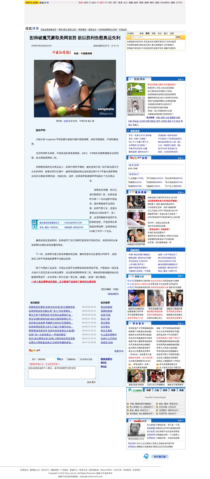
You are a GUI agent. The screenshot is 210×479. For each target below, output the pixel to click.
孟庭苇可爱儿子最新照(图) (168, 354)
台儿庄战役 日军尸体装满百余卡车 (163, 211)
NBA (158, 117)
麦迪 (169, 121)
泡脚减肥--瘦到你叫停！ (168, 268)
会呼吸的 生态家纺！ (138, 145)
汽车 (110, 2)
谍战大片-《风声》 (136, 211)
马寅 (150, 104)
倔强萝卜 (152, 204)
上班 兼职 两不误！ (137, 264)
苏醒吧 (132, 182)
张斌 (150, 111)
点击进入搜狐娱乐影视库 (167, 358)
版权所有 (109, 473)
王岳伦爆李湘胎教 (139, 367)
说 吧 (144, 158)
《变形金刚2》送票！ (141, 364)
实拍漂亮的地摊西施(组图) (168, 344)
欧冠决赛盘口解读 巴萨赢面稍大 (162, 84)
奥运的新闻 (106, 307)
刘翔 (148, 121)
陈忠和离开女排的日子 (162, 104)
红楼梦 (176, 281)
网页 (148, 33)
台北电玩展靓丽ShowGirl (140, 361)
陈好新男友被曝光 (174, 318)
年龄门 (136, 125)
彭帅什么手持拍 (109, 338)
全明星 (164, 121)
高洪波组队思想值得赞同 (165, 94)
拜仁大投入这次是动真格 (163, 88)
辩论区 (104, 366)
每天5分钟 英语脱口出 (168, 148)
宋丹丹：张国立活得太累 (158, 223)
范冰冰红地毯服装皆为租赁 (140, 338)
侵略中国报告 (170, 48)
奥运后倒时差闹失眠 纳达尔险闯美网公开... (51, 319)
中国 (66, 121)
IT (106, 2)
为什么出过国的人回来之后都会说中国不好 (155, 443)
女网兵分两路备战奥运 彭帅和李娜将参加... (51, 342)
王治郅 (142, 121)
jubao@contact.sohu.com (91, 476)
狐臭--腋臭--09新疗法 (167, 271)
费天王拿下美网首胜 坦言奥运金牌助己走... (51, 315)
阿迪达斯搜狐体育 (48, 29)
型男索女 (151, 438)
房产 (115, 2)
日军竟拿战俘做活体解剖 (139, 344)
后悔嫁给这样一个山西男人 (167, 435)
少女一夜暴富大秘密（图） (170, 145)
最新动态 (92, 29)
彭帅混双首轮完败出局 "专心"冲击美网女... (50, 311)
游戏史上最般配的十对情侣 (168, 361)
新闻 (81, 2)
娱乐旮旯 (151, 431)
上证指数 (132, 178)
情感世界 (151, 435)
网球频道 (82, 29)
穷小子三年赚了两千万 (138, 142)
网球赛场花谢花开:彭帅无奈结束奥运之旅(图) (52, 330)
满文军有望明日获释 (157, 226)
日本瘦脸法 (169, 45)
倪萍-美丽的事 (170, 207)
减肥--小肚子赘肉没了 (167, 254)
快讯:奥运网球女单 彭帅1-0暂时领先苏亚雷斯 (52, 338)
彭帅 (130, 168)
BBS (152, 2)
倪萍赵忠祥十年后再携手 (167, 335)
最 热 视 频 (140, 192)
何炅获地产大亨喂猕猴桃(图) (141, 328)
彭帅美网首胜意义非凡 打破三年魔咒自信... (51, 326)
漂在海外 (132, 443)
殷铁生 (153, 121)
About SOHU (106, 470)
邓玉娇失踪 (148, 41)
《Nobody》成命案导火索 (140, 354)
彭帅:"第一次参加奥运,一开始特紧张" (47, 334)
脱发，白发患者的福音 (168, 152)
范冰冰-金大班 (171, 197)
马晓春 (151, 114)
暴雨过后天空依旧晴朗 (163, 447)
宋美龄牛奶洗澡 (134, 48)
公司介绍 (117, 470)
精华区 (104, 362)
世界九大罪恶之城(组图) (167, 348)
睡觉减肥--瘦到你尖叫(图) (140, 258)
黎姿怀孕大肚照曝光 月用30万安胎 (163, 236)
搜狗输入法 (35, 470)
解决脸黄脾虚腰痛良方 (168, 264)
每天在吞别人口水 (136, 439)
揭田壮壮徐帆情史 (136, 309)
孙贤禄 (151, 94)
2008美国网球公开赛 (107, 29)
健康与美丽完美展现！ (138, 268)
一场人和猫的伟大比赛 (162, 111)
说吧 (157, 2)
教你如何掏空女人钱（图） (170, 142)
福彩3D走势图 (175, 287)
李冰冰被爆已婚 (155, 309)
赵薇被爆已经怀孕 (135, 311)
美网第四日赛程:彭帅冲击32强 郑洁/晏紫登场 (52, 307)
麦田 (158, 204)
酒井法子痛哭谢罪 (175, 385)
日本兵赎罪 (171, 41)
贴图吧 (132, 186)
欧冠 (178, 121)
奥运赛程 (105, 322)
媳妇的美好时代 (167, 204)
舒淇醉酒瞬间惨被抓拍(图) (168, 341)
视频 (131, 2)
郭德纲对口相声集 (142, 281)
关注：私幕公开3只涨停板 (140, 135)
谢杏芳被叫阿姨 (161, 107)
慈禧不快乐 (158, 48)
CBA (130, 121)
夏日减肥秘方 (157, 45)
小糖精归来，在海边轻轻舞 (167, 438)
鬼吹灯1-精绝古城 (142, 284)
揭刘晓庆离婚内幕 (155, 311)
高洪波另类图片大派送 (162, 91)
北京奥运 (105, 326)
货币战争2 (173, 284)
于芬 (174, 121)
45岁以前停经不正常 (167, 261)
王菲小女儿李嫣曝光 (156, 385)
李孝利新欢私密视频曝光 (167, 351)
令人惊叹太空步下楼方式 (170, 367)
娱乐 (94, 2)
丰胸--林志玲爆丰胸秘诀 (139, 254)
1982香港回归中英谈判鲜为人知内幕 (164, 217)
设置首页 (24, 470)
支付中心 (45, 470)
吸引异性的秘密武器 (167, 258)
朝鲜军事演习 (160, 41)
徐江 (150, 91)
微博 (147, 2)
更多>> (181, 79)
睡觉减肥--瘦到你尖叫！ (139, 152)
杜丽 (178, 117)
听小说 (130, 284)
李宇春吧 (151, 178)
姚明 (163, 117)
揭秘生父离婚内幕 (174, 309)
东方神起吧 (171, 182)
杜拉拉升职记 (156, 281)
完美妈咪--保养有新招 (167, 135)
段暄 (150, 88)
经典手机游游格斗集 (159, 287)
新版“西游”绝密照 (136, 385)
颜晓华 (151, 98)
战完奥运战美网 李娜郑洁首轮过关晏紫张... (51, 322)
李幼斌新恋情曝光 (174, 311)
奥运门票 (105, 319)
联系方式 (83, 470)
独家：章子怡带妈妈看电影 (168, 328)
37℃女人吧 (171, 186)
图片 (166, 33)
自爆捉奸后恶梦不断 (136, 244)
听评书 (130, 281)
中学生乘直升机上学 (136, 98)
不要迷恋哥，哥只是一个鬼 (167, 425)
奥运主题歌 (106, 330)
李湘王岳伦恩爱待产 (157, 232)
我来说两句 (99, 46)
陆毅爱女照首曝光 (174, 315)
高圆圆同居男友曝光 (136, 115)
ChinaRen (165, 2)
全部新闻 (127, 470)
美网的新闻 (106, 311)
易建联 (173, 117)
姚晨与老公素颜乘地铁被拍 (140, 341)
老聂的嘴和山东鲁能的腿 (165, 101)
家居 (120, 2)
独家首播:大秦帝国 (156, 197)
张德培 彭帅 (107, 342)
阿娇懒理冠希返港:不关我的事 (161, 239)
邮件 (136, 2)
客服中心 (74, 470)
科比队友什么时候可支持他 (166, 98)
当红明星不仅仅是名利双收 (167, 431)
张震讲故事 (168, 281)
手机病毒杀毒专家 (142, 287)
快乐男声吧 (171, 178)
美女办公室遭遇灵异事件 (139, 351)
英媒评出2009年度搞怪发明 (168, 428)
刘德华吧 (151, 182)
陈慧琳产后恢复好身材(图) (140, 331)
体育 (86, 2)
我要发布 (119, 351)
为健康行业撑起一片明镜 (139, 271)
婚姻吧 (150, 186)
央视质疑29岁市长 (135, 41)
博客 (141, 2)
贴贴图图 (151, 428)
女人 (126, 2)
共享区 (130, 287)
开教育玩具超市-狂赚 (138, 148)
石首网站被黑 (133, 45)
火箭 (167, 117)
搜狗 (173, 2)
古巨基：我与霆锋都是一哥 (159, 242)
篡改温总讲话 (145, 45)
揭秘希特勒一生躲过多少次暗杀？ (162, 214)
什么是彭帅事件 (109, 334)
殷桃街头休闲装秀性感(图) (140, 335)
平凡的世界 (164, 284)
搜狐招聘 (55, 470)
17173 (179, 2)
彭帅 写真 (106, 315)
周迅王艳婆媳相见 (155, 315)
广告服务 (64, 470)
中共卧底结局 (147, 48)
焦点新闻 (151, 425)
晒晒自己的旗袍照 (145, 447)
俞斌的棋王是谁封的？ (164, 114)
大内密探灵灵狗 (155, 207)
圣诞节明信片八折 (135, 318)
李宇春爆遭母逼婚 (135, 315)
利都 (135, 168)
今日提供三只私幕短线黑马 (170, 139)
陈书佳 (151, 107)
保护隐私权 (94, 470)
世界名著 (154, 284)
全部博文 (136, 470)
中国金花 (123, 29)
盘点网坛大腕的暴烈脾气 (139, 348)
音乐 (160, 33)
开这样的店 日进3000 (138, 261)
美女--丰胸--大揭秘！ (138, 139)
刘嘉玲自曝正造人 (155, 318)
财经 (102, 2)
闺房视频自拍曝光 (136, 228)
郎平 (158, 121)
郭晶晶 (136, 121)
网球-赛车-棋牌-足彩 (67, 29)
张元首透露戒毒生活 (168, 364)
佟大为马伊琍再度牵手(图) (168, 331)
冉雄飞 (151, 101)
